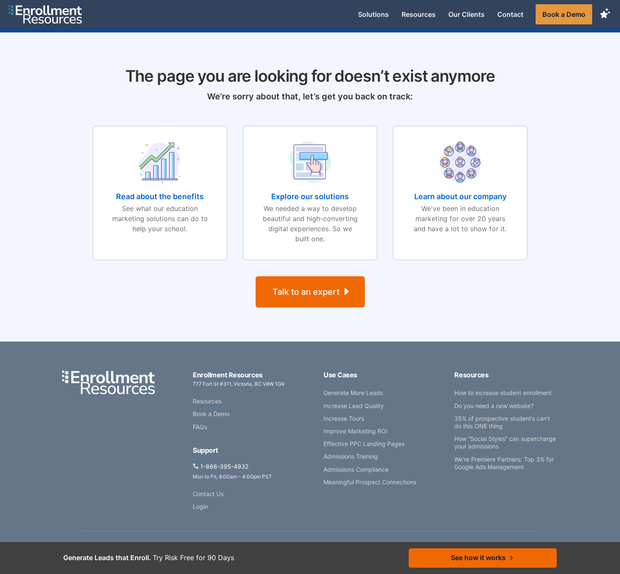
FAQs (200, 426)
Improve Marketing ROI (355, 431)
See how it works (478, 557)
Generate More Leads (353, 392)
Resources (419, 14)
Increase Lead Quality (353, 405)
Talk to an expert (306, 292)
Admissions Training (350, 456)
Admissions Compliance (355, 469)
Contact (510, 14)
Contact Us (208, 493)
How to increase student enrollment (503, 392)
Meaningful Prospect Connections (369, 482)
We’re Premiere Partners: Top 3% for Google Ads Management (504, 463)
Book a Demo (563, 14)
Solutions (373, 14)
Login (200, 506)
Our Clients (466, 14)
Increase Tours (343, 418)
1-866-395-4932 (224, 466)
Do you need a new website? (494, 405)
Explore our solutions (310, 196)
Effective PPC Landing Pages (363, 443)
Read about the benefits (160, 196)
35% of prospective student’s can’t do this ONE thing (502, 422)
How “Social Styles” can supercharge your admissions (505, 442)
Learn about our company (460, 196)
